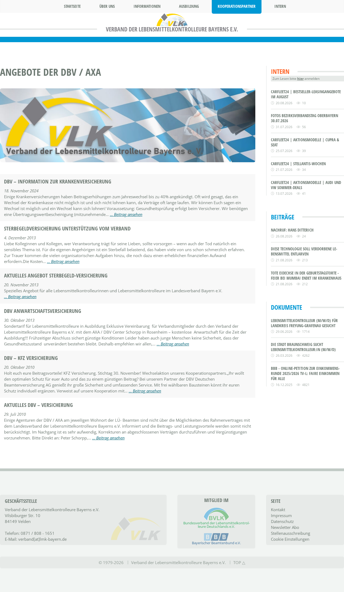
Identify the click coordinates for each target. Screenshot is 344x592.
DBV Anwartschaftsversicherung (42, 311)
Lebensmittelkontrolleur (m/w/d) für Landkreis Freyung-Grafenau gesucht (304, 323)
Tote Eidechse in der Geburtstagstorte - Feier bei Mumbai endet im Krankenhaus (306, 275)
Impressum (281, 515)
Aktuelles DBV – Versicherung (38, 405)
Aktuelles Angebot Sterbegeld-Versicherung (56, 275)
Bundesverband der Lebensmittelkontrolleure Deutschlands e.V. (216, 525)
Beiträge (282, 216)
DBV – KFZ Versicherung (31, 358)
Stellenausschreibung (290, 533)
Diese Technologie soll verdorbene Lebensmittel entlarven (304, 251)
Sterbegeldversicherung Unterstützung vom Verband (67, 228)
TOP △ (239, 562)
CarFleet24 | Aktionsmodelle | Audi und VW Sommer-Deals (306, 185)
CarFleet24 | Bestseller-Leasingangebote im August (306, 94)
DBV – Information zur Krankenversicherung (57, 181)
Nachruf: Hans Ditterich (292, 230)
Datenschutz (282, 521)
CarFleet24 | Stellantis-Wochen (298, 163)
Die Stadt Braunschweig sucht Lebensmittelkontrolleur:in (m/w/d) (303, 347)
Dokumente (286, 307)
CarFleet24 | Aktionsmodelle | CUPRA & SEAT (305, 142)
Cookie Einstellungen (290, 539)
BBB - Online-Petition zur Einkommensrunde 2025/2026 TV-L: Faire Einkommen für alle (305, 373)
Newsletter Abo (285, 527)
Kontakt (278, 509)
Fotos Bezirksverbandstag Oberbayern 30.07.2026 (304, 118)
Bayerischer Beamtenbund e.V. (216, 542)
